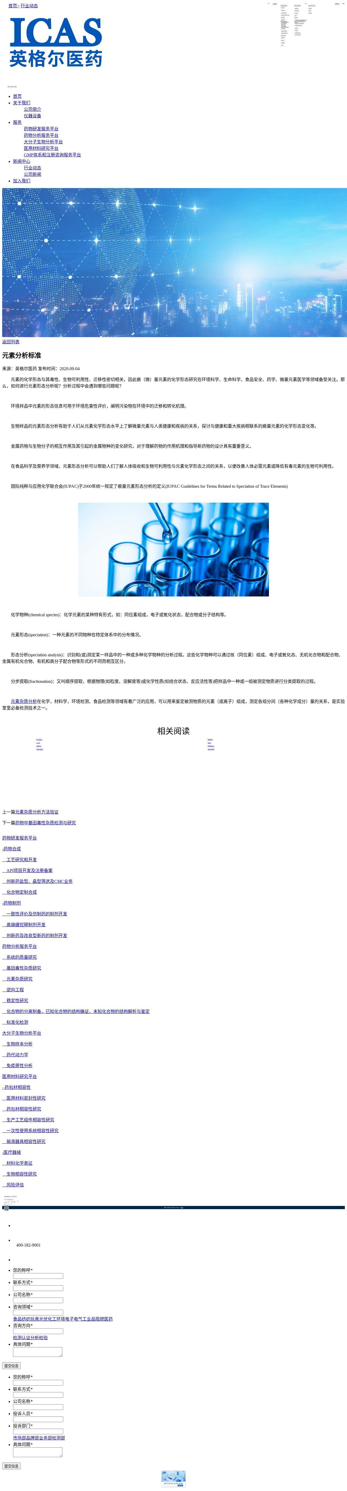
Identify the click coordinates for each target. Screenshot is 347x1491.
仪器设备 (32, 116)
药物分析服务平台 (41, 135)
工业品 (88, 1319)
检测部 (58, 1438)
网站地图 (182, 1207)
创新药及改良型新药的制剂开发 (34, 935)
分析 (34, 1337)
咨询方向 (21, 1325)
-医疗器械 (11, 1152)
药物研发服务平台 (41, 129)
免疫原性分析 (17, 1065)
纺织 (26, 1319)
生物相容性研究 (19, 1174)
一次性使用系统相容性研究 (30, 1130)
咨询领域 (21, 1307)
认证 (26, 1337)
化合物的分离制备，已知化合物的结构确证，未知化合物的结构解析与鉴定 (76, 1011)
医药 (108, 1319)
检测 (17, 1337)
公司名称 (21, 1294)
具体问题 (21, 1344)
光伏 (43, 1319)
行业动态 (32, 168)
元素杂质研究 (17, 979)
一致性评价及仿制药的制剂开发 (34, 914)
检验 (43, 1337)
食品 (17, 1319)
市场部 (19, 1438)
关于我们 (21, 103)
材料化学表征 (17, 1163)
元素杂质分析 (24, 701)
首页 (17, 96)
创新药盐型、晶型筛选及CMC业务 (37, 881)
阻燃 (99, 1319)
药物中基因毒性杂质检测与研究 (45, 823)
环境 (60, 1319)
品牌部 (32, 1438)
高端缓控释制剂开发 (24, 924)
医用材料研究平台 (41, 148)
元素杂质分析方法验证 (37, 812)
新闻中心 (21, 161)
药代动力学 (15, 1055)
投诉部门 (21, 1426)
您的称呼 (21, 1270)
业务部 (45, 1438)
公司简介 (32, 109)
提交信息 (11, 1366)
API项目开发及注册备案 (27, 870)
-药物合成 (11, 849)
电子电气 (73, 1319)
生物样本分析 (17, 1044)
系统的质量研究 (19, 957)
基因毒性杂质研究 (21, 968)
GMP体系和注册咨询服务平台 (52, 155)
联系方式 (21, 1282)
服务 (17, 122)
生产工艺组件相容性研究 (28, 1120)
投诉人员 (21, 1413)
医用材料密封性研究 (24, 1098)
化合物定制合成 (19, 892)
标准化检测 (15, 1022)
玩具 (34, 1319)
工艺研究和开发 (19, 859)
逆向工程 (13, 989)
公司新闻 (32, 174)
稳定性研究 (15, 1000)
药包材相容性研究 (21, 1109)
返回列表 (11, 342)
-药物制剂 (11, 903)
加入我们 (21, 181)
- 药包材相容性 (16, 1087)
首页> (14, 6)
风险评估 (13, 1185)
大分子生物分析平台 (43, 142)
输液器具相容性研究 (24, 1141)
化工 (52, 1319)
